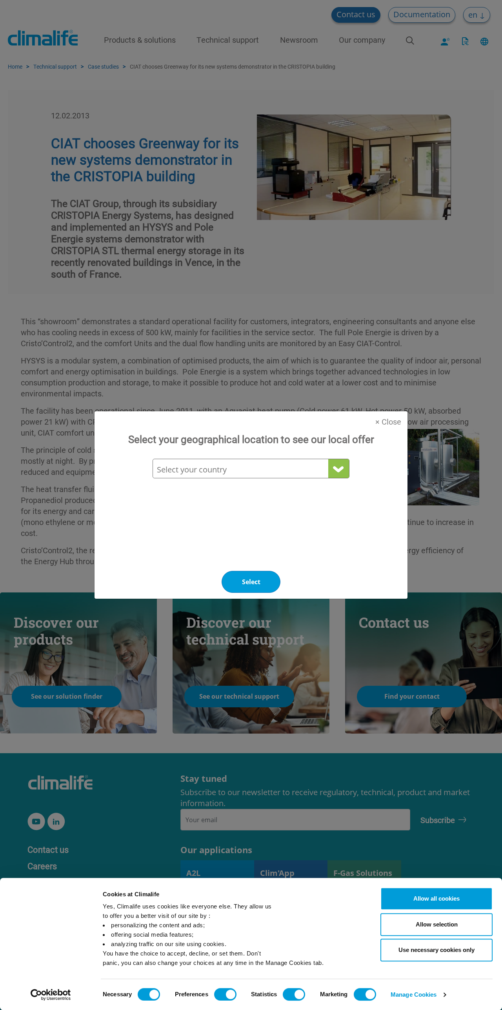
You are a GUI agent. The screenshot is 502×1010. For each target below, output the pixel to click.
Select (251, 582)
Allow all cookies (436, 898)
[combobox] (250, 469)
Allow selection (437, 924)
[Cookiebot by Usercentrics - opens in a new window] (50, 995)
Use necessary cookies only (436, 949)
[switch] (225, 994)
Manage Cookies (414, 994)
